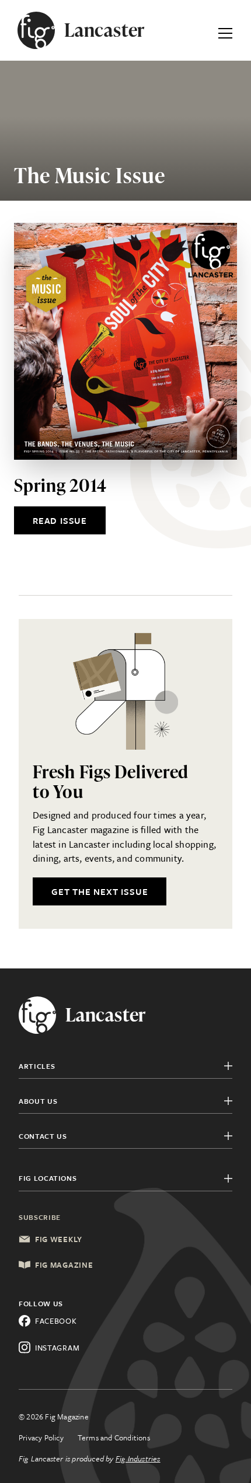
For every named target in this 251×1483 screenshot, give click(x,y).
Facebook (56, 1321)
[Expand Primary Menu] (225, 30)
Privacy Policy (41, 1437)
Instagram (57, 1347)
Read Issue (60, 520)
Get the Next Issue (99, 891)
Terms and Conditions (114, 1437)
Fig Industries (138, 1458)
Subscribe (40, 1217)
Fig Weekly (58, 1239)
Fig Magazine (64, 1265)
